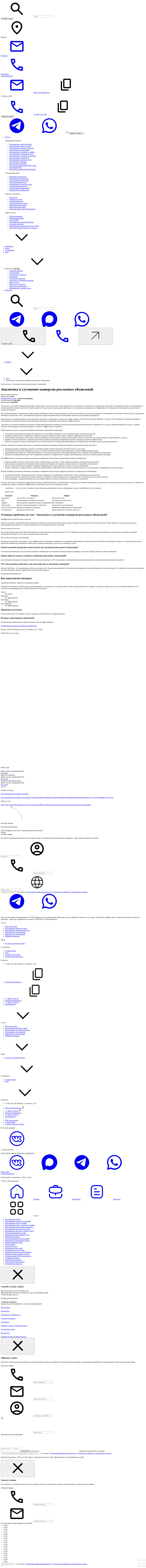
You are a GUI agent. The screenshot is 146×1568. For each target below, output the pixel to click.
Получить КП (33, 1453)
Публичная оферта (7, 1174)
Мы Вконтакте (10, 1004)
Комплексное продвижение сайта (17, 1241)
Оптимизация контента (17, 182)
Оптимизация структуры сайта (20, 184)
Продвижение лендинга (18, 164)
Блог (7, 252)
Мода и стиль (14, 282)
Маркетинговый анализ (18, 205)
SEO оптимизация (84, 805)
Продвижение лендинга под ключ (17, 1229)
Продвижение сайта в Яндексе (20, 144)
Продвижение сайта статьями (16, 1223)
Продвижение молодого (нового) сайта (19, 1231)
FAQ (7, 953)
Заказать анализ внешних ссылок (17, 1254)
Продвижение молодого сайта (20, 160)
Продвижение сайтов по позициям (18, 1221)
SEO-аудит (13, 197)
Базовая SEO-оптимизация (19, 190)
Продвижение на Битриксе (19, 158)
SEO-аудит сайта (11, 926)
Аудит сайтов (10, 1244)
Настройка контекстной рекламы (21, 222)
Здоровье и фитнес (16, 271)
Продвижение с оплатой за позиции (22, 156)
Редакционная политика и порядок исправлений (18, 626)
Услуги (7, 137)
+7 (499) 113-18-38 (11, 1002)
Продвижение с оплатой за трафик (22, 152)
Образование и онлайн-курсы (20, 288)
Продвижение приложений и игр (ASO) (24, 226)
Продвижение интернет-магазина (21, 148)
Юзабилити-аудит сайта (13, 1248)
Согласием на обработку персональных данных (70, 892)
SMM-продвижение (16, 218)
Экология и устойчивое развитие (21, 280)
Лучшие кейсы (10, 951)
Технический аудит (16, 201)
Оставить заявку (7, 19)
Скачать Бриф (10, 1122)
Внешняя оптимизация (17, 177)
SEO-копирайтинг (16, 216)
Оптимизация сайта (12, 1258)
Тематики (16, 269)
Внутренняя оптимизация (18, 179)
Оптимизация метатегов (18, 186)
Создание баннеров (16, 224)
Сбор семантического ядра (19, 180)
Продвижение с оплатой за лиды (21, 154)
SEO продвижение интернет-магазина (19, 1227)
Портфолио (9, 246)
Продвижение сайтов (13, 1219)
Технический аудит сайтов (14, 1250)
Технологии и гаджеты (17, 275)
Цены (7, 248)
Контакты (8, 290)
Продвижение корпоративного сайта (22, 165)
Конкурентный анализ (17, 207)
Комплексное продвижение (19, 150)
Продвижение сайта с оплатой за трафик (20, 1225)
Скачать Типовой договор (14, 1124)
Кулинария (13, 277)
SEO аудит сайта (7, 805)
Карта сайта (5, 1172)
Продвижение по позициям (15, 932)
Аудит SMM (13, 220)
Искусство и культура (17, 284)
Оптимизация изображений (19, 188)
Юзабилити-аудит (15, 199)
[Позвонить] (62, 343)
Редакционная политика (14, 956)
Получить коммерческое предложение (14, 1453)
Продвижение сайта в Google (20, 146)
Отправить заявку (7, 892)
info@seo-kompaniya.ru (13, 1000)
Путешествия (14, 273)
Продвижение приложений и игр (17, 1235)
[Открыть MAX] (67, 133)
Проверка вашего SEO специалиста (22, 209)
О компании (9, 250)
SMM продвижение (45, 805)
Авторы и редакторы (12, 955)
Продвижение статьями (18, 162)
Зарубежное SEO (15, 167)
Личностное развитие (17, 278)
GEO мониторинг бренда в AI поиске (23, 228)
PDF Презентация (11, 1120)
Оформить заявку (7, 116)
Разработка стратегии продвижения (22, 169)
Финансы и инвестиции (18, 286)
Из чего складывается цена (15, 943)
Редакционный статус (9, 398)
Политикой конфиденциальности (39, 892)
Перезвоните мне (7, 1564)
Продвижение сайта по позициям (25, 805)
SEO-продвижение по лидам (15, 1233)
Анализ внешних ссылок (18, 203)
